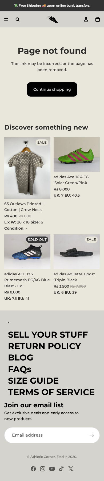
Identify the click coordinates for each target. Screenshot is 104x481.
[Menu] (6, 19)
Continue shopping (52, 89)
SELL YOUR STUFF (48, 334)
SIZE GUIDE (33, 380)
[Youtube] (52, 469)
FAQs (19, 369)
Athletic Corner (42, 457)
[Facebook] (33, 469)
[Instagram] (42, 469)
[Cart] (97, 19)
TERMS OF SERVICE (51, 392)
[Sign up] (91, 435)
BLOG (20, 358)
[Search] (17, 19)
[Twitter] (70, 469)
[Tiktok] (61, 469)
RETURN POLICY (44, 346)
